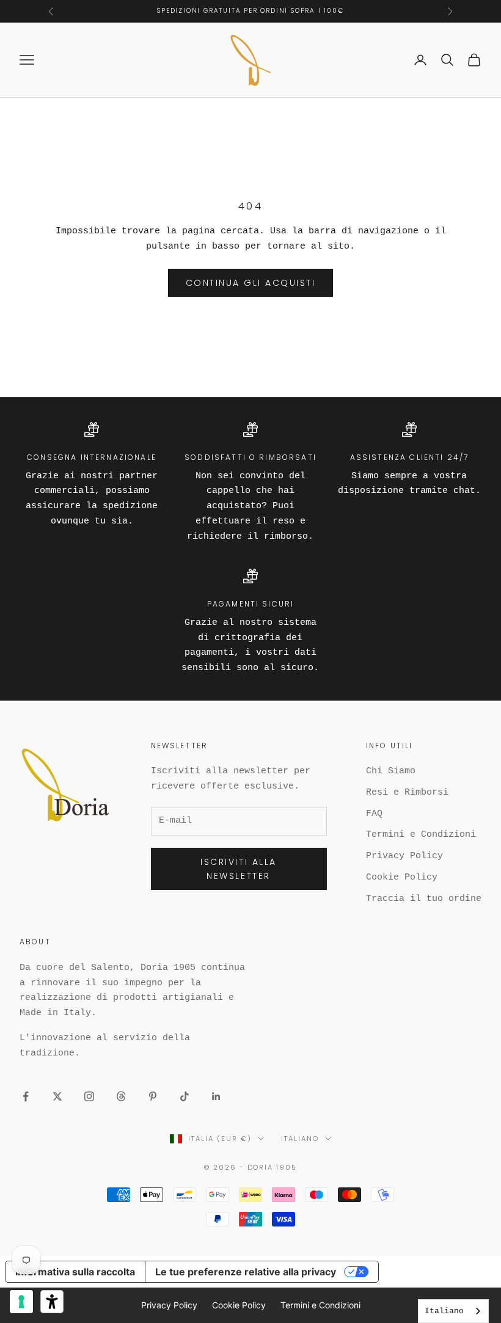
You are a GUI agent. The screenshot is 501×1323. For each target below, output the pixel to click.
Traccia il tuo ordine (423, 899)
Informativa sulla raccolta (75, 1272)
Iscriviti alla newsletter (238, 869)
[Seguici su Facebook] (26, 1096)
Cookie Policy (401, 877)
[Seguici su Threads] (121, 1096)
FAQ (374, 814)
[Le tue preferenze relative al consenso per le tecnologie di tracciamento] (21, 1301)
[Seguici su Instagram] (89, 1096)
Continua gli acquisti (251, 283)
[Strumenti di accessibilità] (52, 1301)
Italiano (300, 1138)
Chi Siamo (390, 771)
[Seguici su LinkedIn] (216, 1096)
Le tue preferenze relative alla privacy (245, 1272)
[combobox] (453, 1311)
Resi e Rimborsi (407, 792)
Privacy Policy (404, 856)
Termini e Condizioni (421, 834)
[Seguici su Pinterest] (153, 1096)
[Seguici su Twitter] (57, 1096)
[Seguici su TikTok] (184, 1096)
